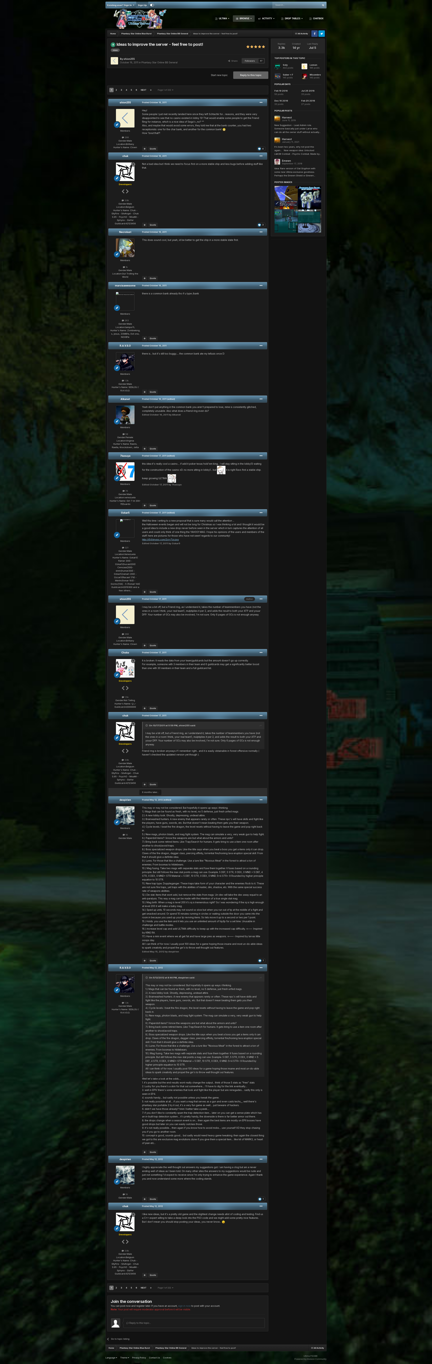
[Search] (323, 5)
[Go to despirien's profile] (125, 815)
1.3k (126, 380)
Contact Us (154, 1357)
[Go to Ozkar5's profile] (125, 528)
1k (126, 267)
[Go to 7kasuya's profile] (125, 471)
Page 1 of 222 (165, 90)
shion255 (125, 102)
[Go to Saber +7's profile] (277, 76)
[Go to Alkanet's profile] (125, 415)
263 (126, 320)
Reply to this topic (250, 75)
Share (234, 60)
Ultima (223, 18)
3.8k (126, 200)
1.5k (126, 697)
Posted (154, 102)
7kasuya (125, 455)
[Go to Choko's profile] (125, 668)
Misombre (315, 74)
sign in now (184, 1305)
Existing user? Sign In (120, 5)
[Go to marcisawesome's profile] (125, 301)
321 (126, 547)
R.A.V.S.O (125, 345)
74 (126, 490)
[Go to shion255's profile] (114, 61)
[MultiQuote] (144, 148)
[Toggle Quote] (146, 725)
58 (126, 434)
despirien (125, 799)
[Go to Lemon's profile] (304, 66)
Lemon (313, 65)
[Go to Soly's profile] (277, 66)
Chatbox (317, 18)
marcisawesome (125, 285)
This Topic (310, 5)
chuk (125, 156)
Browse (244, 18)
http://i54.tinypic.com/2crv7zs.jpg (160, 539)
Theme (124, 1357)
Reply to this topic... (140, 1322)
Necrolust (125, 232)
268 (126, 137)
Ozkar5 (125, 512)
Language (110, 1357)
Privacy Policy (139, 1357)
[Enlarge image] (224, 129)
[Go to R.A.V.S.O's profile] (125, 361)
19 (126, 834)
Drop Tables (292, 18)
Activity (267, 18)
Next (143, 90)
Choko (125, 652)
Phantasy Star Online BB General (159, 62)
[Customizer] (152, 5)
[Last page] (150, 90)
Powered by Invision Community (310, 1359)
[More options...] (261, 102)
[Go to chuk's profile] (125, 171)
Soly (285, 65)
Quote (153, 148)
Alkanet (125, 399)
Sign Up (142, 5)
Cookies (167, 1357)
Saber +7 (288, 74)
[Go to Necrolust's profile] (125, 247)
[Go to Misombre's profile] (304, 76)
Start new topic (219, 75)
